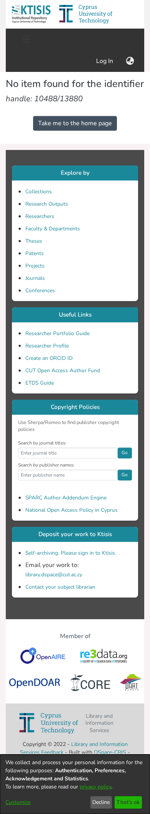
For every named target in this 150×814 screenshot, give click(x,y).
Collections (38, 191)
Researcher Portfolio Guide (57, 333)
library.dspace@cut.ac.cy (53, 574)
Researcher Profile (47, 345)
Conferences (40, 290)
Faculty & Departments (52, 228)
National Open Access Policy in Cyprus (71, 510)
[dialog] (75, 784)
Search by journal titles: (42, 443)
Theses (33, 241)
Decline (101, 802)
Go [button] (125, 453)
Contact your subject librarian (60, 587)
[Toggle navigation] (26, 39)
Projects (35, 265)
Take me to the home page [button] (75, 123)
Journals (35, 278)
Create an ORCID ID (49, 358)
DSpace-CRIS (110, 752)
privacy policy (95, 786)
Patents (34, 253)
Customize (17, 802)
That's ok (128, 802)
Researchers (39, 216)
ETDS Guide (39, 383)
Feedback (52, 752)
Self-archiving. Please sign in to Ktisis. (70, 553)
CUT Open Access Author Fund (62, 370)
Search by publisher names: (46, 465)
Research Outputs (46, 204)
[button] (31, 14)
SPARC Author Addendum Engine (66, 497)
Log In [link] (105, 61)
